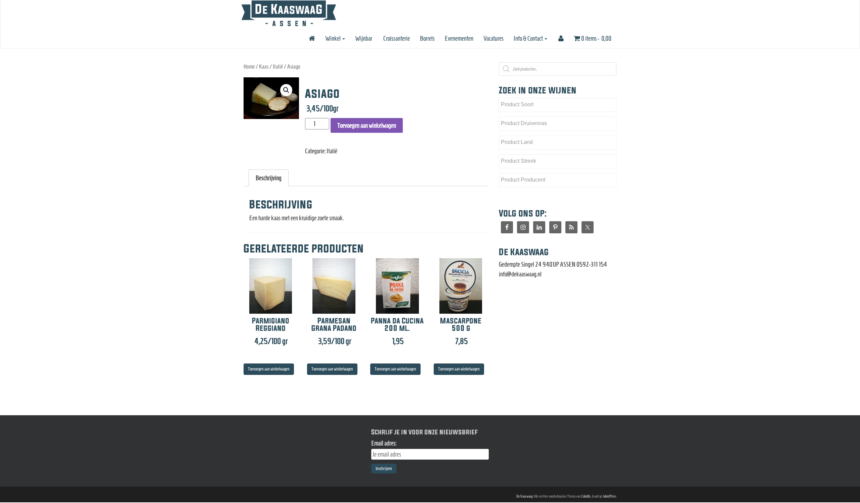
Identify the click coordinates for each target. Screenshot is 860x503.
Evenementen (459, 38)
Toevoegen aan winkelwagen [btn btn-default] (269, 369)
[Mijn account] (560, 38)
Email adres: (383, 443)
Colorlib (585, 496)
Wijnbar (363, 38)
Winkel (333, 38)
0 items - (595, 38)
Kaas (263, 66)
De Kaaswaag (524, 496)
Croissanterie (396, 38)
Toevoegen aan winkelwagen (366, 125)
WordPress (609, 496)
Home (249, 66)
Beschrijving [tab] (269, 178)
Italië (278, 66)
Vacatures (493, 38)
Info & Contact (529, 38)
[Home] (311, 38)
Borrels (427, 38)
